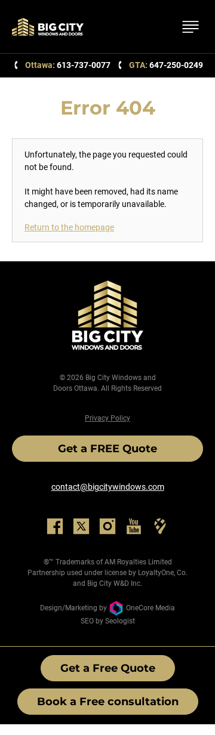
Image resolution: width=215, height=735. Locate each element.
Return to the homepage (69, 227)
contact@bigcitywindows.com (107, 487)
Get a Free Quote (107, 668)
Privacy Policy (107, 418)
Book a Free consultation (108, 701)
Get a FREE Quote (107, 448)
